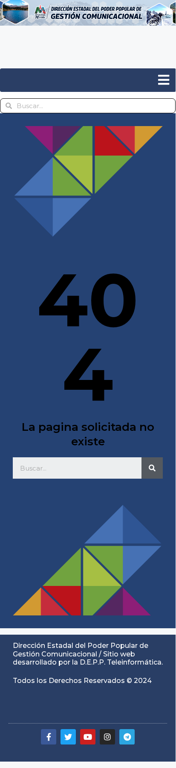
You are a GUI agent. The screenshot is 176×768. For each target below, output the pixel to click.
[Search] (152, 468)
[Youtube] (87, 736)
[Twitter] (68, 736)
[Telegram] (127, 736)
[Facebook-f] (48, 736)
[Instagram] (107, 736)
